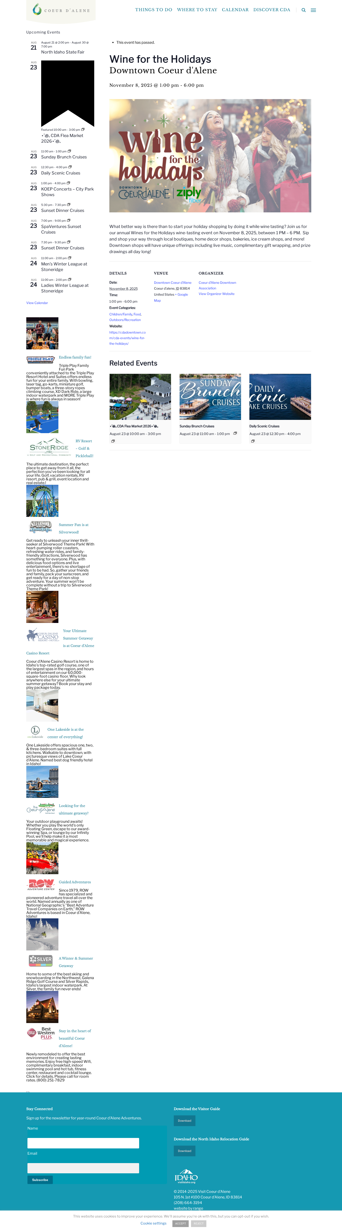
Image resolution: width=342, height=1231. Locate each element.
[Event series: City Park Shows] (68, 183)
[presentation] (140, 397)
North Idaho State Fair (62, 52)
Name (32, 1128)
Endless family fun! (75, 357)
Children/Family (120, 314)
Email (32, 1153)
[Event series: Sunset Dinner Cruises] (68, 205)
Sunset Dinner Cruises (62, 210)
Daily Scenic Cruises (264, 426)
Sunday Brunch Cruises (197, 426)
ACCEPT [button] (180, 1223)
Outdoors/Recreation (125, 320)
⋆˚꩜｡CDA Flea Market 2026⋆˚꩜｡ (134, 426)
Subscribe (40, 1180)
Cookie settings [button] (154, 1223)
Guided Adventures (75, 882)
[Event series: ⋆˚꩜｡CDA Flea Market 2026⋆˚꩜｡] (113, 441)
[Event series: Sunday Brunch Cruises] (235, 433)
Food (137, 314)
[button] (313, 10)
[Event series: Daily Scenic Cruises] (253, 441)
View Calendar (37, 303)
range (198, 1208)
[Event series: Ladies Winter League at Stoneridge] (69, 279)
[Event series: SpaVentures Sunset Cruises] (68, 220)
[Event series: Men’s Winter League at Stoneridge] (69, 258)
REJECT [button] (199, 1223)
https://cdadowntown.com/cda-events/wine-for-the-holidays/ (127, 337)
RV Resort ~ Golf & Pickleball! (84, 448)
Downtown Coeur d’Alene (172, 282)
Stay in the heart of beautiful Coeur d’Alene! (75, 1038)
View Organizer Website (217, 294)
